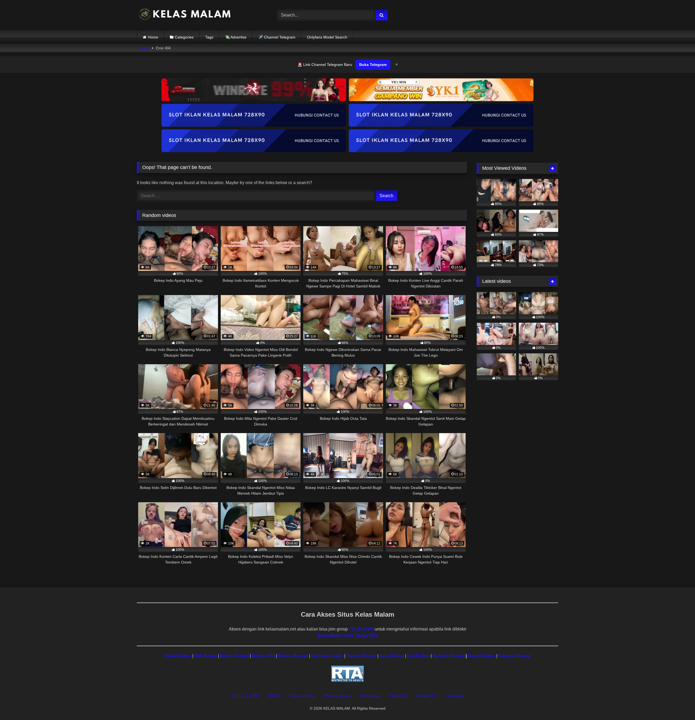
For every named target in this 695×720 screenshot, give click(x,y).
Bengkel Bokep (449, 656)
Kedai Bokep (178, 656)
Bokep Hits (263, 656)
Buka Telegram (373, 64)
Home (153, 37)
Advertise (455, 696)
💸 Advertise (236, 37)
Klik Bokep (205, 656)
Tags (209, 37)
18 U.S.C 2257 (245, 696)
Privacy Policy (337, 696)
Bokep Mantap (293, 656)
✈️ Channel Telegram (276, 37)
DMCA (274, 696)
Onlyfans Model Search (327, 37)
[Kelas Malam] (184, 15)
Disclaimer (370, 696)
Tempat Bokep (361, 656)
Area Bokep (392, 656)
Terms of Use (302, 696)
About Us (398, 696)
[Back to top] (678, 704)
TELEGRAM (361, 629)
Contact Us (426, 696)
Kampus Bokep (514, 656)
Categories (184, 37)
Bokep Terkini (234, 656)
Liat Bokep (418, 656)
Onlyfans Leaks (327, 656)
